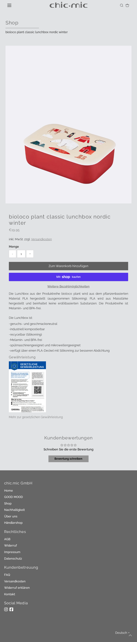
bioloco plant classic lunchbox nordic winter (37, 32)
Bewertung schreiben (68, 458)
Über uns (10, 516)
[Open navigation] (20, 5)
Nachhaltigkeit (14, 510)
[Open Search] (121, 5)
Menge (14, 246)
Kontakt (9, 594)
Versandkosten (41, 239)
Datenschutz (13, 558)
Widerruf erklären (17, 587)
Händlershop (13, 522)
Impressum (12, 552)
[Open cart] (127, 5)
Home (8, 490)
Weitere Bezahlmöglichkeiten (68, 286)
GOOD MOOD (13, 497)
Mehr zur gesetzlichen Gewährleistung (36, 417)
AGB (7, 539)
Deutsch (121, 632)
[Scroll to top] (130, 635)
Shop (8, 503)
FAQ (7, 575)
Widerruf (10, 545)
